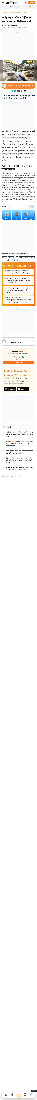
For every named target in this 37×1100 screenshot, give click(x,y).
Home (3, 12)
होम (2, 7)
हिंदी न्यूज (19, 381)
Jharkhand (17, 12)
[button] (18, 70)
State (9, 12)
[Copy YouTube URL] (18, 91)
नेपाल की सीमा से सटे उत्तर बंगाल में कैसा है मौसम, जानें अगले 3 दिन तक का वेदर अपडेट (20, 468)
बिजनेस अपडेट (24, 375)
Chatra (25, 12)
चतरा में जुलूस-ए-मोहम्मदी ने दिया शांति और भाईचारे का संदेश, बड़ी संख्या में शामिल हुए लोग (19, 290)
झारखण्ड (6, 7)
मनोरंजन (16, 375)
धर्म (31, 375)
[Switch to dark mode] (25, 2)
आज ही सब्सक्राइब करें (18, 362)
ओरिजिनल (33, 7)
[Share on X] (25, 91)
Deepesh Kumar (16, 342)
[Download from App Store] (23, 389)
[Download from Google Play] (10, 389)
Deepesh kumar (12, 25)
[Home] (11, 2)
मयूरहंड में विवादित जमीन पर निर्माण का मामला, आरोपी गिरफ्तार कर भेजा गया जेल (18, 272)
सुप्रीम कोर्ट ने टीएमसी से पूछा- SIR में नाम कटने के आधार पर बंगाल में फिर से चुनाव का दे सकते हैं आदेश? (19, 434)
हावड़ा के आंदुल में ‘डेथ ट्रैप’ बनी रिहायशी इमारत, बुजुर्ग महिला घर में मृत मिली (19, 452)
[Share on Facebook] (15, 91)
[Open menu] (3, 2)
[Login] (18, 1095)
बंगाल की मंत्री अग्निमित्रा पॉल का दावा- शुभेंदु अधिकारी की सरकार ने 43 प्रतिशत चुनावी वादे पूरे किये (19, 460)
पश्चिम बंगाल (25, 7)
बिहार (11, 7)
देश (5, 375)
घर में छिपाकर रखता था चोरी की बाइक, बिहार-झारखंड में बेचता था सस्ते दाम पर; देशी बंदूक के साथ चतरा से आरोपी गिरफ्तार (19, 300)
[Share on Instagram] (22, 91)
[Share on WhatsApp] (12, 91)
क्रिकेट (6, 378)
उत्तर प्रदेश (17, 7)
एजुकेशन (10, 375)
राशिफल (12, 378)
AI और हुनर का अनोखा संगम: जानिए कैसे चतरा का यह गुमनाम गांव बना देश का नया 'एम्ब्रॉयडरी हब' (18, 280)
